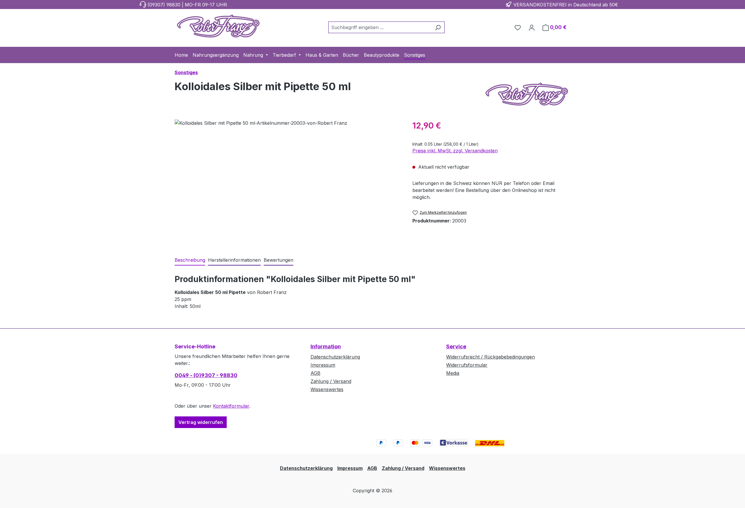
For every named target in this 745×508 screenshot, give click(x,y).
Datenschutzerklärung (335, 357)
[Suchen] (438, 27)
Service (456, 346)
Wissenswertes (327, 389)
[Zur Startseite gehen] (218, 26)
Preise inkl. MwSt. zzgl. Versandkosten (455, 151)
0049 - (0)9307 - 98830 (206, 375)
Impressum (323, 365)
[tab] (190, 260)
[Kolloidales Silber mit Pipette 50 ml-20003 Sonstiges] (287, 182)
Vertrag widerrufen (200, 422)
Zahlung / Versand (331, 381)
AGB (315, 373)
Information (326, 346)
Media (452, 373)
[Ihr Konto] (532, 27)
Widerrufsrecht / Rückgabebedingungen (490, 357)
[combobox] (379, 27)
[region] (288, 182)
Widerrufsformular (466, 365)
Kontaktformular (231, 406)
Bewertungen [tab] (278, 260)
